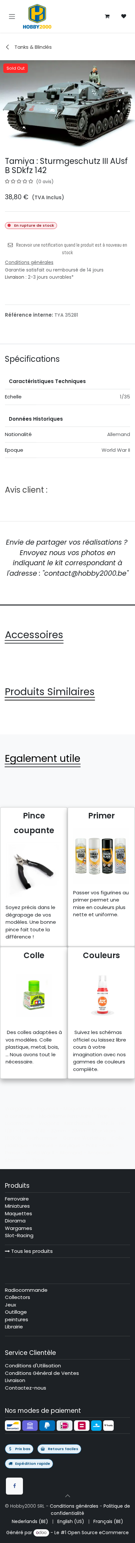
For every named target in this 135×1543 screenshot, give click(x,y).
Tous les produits (31, 1251)
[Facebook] (14, 1486)
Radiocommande (26, 1290)
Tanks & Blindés (32, 47)
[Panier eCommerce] (107, 16)
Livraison (14, 277)
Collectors (17, 1297)
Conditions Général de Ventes (42, 1373)
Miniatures (17, 1205)
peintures (16, 1319)
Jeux (10, 1304)
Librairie (14, 1326)
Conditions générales (74, 1506)
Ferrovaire (17, 1198)
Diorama (15, 1220)
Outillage (16, 1311)
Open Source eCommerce (98, 1532)
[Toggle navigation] (12, 16)
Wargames (18, 1228)
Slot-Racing (19, 1235)
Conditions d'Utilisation (33, 1365)
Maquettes (18, 1213)
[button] (67, 1496)
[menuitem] (30, 1521)
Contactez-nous (25, 1387)
